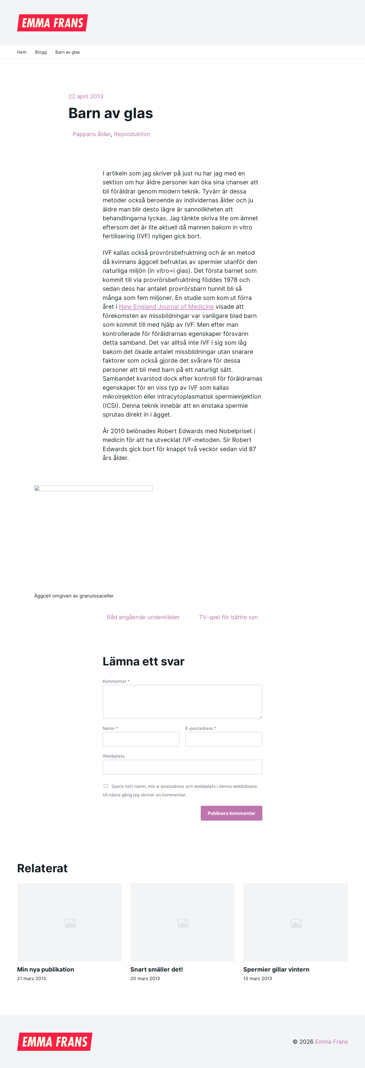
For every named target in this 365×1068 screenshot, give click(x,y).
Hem (22, 52)
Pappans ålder (92, 134)
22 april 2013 (86, 96)
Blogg (41, 52)
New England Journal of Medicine (166, 306)
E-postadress (200, 728)
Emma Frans (331, 1041)
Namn (110, 728)
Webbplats (114, 755)
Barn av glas (67, 52)
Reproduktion (132, 134)
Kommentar (116, 681)
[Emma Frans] (52, 22)
